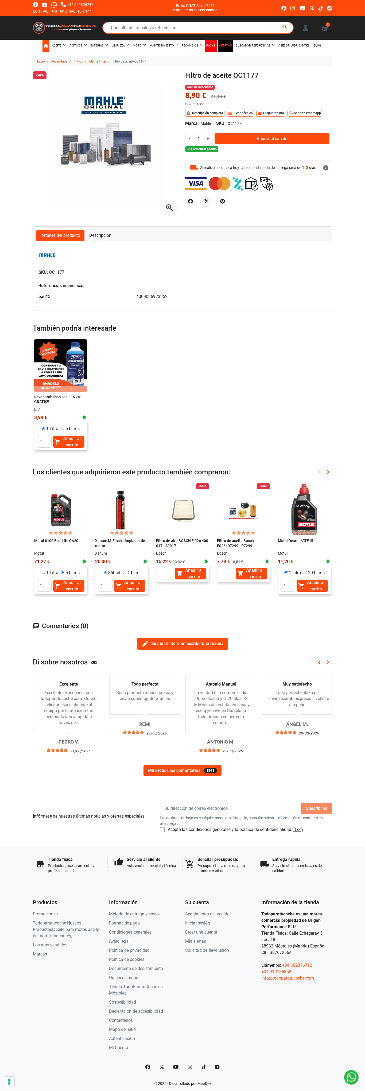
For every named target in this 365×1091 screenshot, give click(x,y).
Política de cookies (126, 959)
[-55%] (182, 509)
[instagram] (293, 7)
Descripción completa (205, 113)
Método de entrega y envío (134, 913)
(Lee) (298, 829)
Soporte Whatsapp (307, 113)
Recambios (59, 61)
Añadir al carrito (272, 138)
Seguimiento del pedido (207, 913)
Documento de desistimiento (136, 968)
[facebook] (283, 7)
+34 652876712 (297, 965)
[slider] (57, 750)
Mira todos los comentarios (181, 770)
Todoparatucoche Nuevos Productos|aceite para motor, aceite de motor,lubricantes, (66, 929)
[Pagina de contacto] (35, 4)
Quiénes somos (123, 977)
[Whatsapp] (54, 4)
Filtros (78, 61)
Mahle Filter (97, 61)
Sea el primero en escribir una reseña (183, 643)
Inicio (41, 61)
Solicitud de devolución (207, 950)
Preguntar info (271, 113)
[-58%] (243, 509)
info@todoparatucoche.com (287, 978)
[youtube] (302, 7)
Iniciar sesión (197, 923)
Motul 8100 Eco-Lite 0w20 (56, 541)
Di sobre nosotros (65, 662)
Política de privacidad (129, 950)
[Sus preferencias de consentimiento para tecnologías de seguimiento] (9, 1082)
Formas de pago (124, 923)
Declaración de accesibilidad (136, 1011)
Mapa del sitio (122, 1029)
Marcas (40, 954)
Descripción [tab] (100, 235)
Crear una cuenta (201, 932)
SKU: (221, 123)
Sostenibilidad (122, 1002)
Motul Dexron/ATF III (295, 541)
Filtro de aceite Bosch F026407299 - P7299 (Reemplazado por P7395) (239, 546)
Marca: (192, 123)
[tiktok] (321, 7)
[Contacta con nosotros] (44, 4)
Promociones (45, 913)
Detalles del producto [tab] (60, 235)
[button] (324, 28)
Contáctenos (121, 1020)
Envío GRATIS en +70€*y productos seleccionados (195, 7)
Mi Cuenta (118, 1047)
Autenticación (122, 1038)
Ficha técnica (240, 113)
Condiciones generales (130, 932)
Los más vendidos (50, 944)
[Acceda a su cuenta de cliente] (305, 28)
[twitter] (311, 7)
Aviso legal (119, 941)
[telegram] (329, 7)
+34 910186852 (276, 971)
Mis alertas (195, 941)
